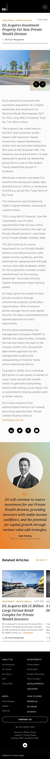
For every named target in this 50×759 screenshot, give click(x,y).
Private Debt (32, 669)
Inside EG (6, 711)
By (13, 40)
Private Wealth (24, 20)
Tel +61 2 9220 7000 (25, 727)
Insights (5, 706)
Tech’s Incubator (34, 679)
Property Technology (35, 674)
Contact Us (25, 719)
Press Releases (8, 701)
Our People (6, 669)
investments (8, 20)
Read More (28, 633)
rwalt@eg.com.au (12, 420)
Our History (7, 674)
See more (41, 560)
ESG (4, 679)
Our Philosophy (8, 664)
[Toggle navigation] (45, 7)
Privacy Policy (18, 755)
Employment (7, 683)
